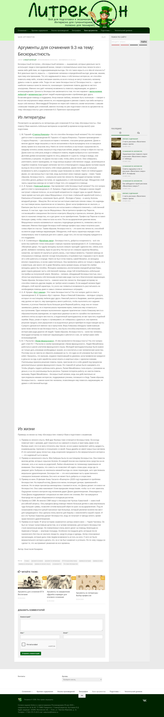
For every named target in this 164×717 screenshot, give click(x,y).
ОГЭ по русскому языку (69, 561)
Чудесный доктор (41, 186)
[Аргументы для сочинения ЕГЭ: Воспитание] (32, 582)
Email (65, 633)
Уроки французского (44, 341)
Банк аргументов (90, 30)
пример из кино (97, 561)
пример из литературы (26, 564)
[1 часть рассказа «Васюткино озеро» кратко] (116, 197)
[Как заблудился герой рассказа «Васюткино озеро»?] (116, 184)
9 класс (27, 561)
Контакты (21, 676)
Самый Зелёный (29, 60)
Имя (22, 633)
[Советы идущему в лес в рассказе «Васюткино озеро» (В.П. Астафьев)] (116, 170)
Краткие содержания (40, 30)
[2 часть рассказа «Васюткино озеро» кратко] (116, 142)
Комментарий (25, 617)
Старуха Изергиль (41, 134)
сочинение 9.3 (57, 564)
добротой (22, 94)
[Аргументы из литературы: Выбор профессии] (90, 582)
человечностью (35, 94)
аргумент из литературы (52, 561)
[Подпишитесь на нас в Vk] (144, 700)
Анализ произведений (60, 30)
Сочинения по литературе (132, 151)
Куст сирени (39, 292)
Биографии (76, 30)
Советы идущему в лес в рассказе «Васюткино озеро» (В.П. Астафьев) (134, 171)
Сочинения (22, 30)
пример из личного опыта (42, 564)
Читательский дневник (123, 30)
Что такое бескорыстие (71, 564)
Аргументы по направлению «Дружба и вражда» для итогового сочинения (58, 594)
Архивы (65, 676)
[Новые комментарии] (138, 133)
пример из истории (85, 561)
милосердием (96, 91)
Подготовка (105, 30)
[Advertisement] (129, 82)
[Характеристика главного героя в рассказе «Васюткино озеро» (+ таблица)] (116, 155)
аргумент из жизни (37, 561)
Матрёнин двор (46, 241)
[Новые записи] (120, 133)
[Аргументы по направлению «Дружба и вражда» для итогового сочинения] (61, 582)
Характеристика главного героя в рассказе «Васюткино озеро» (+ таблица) (135, 156)
